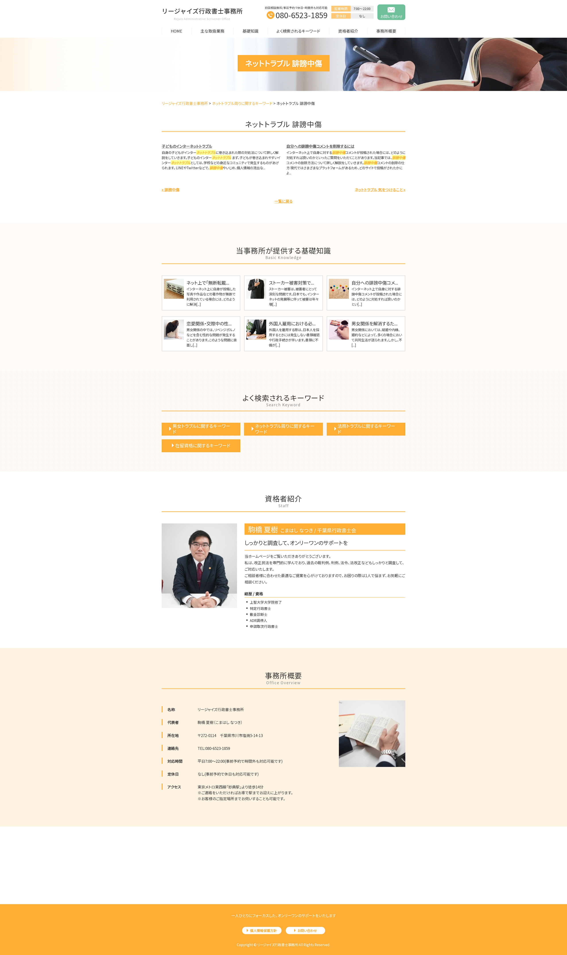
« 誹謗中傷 (170, 189)
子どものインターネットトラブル (187, 146)
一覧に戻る (283, 201)
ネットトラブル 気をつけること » (380, 189)
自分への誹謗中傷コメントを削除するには (320, 146)
